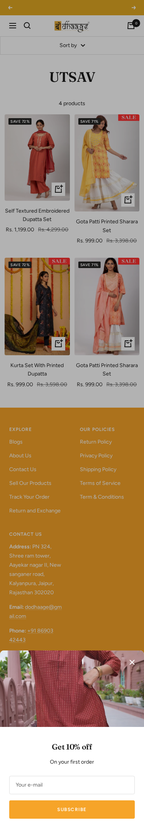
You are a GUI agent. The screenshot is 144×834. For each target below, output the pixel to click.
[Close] (132, 662)
